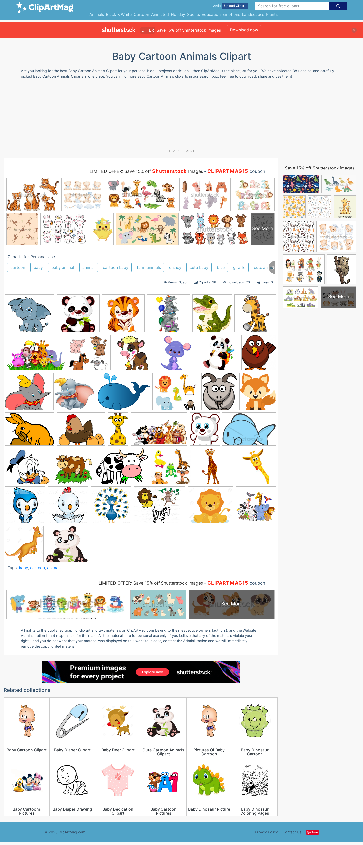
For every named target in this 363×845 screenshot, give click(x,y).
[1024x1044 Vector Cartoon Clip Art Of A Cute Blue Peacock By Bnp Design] (111, 507)
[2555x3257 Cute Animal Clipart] (205, 431)
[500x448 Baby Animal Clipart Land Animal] (176, 393)
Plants (272, 14)
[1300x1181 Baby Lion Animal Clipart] (210, 507)
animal (88, 267)
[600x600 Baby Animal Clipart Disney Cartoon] (74, 393)
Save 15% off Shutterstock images (320, 167)
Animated (160, 14)
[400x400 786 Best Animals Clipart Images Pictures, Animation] (219, 355)
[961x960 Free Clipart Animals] (171, 468)
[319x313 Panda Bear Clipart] (67, 546)
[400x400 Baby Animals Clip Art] (255, 315)
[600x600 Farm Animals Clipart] (73, 468)
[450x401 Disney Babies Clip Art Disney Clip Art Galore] (27, 468)
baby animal (62, 267)
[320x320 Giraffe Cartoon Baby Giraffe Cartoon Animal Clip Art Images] (256, 467)
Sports (193, 14)
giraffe (239, 267)
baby (38, 267)
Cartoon (141, 14)
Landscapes (253, 14)
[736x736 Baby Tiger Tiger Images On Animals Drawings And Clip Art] (123, 316)
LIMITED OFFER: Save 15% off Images (146, 171)
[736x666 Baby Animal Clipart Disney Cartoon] (28, 393)
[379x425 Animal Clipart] (259, 354)
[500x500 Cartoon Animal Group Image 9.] (256, 507)
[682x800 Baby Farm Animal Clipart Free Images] (219, 393)
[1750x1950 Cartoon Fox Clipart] (258, 393)
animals (54, 567)
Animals (96, 14)
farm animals (149, 267)
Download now (244, 29)
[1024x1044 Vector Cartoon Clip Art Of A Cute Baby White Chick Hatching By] (68, 507)
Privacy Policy (266, 832)
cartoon (17, 267)
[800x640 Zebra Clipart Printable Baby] (159, 507)
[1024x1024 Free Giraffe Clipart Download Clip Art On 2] (214, 468)
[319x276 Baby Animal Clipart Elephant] (29, 316)
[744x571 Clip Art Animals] (29, 431)
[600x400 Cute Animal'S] (159, 431)
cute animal (264, 267)
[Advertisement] (181, 116)
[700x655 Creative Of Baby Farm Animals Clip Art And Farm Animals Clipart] (89, 355)
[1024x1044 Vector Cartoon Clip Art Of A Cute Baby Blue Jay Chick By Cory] (25, 507)
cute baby (199, 267)
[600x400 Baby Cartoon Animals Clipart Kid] (35, 355)
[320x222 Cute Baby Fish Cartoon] (249, 431)
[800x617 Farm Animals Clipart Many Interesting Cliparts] (122, 468)
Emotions (231, 14)
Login (216, 5)
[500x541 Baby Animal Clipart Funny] (212, 316)
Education (211, 14)
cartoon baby (115, 267)
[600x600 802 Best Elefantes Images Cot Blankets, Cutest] (168, 316)
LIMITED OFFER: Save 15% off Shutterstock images (151, 583)
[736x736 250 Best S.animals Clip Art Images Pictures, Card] (176, 355)
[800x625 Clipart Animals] (81, 431)
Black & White (119, 14)
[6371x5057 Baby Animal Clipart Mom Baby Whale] (124, 393)
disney (175, 267)
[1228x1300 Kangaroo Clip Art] (24, 546)
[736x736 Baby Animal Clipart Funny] (78, 316)
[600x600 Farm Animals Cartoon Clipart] (133, 355)
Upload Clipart (235, 6)
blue (221, 267)
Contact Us (292, 832)
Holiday (178, 14)
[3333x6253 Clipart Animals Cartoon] (118, 431)
